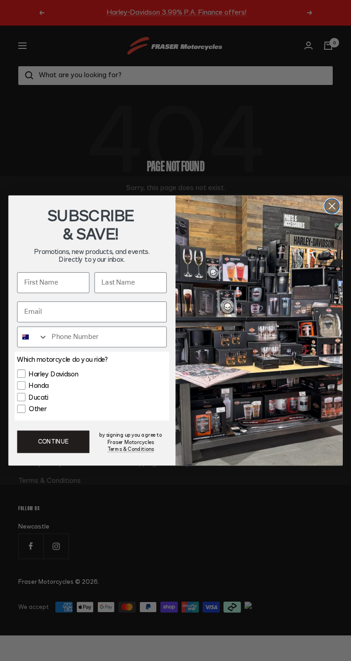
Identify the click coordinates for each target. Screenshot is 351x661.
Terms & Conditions (130, 449)
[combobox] (32, 337)
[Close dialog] (331, 206)
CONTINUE (53, 442)
